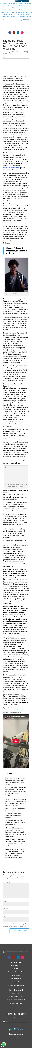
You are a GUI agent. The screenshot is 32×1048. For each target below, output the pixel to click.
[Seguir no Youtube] (14, 32)
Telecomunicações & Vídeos (16, 985)
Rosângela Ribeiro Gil (12, 52)
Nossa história (16, 993)
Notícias (5, 54)
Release (11, 54)
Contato (16, 1037)
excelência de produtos (11, 168)
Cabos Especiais (16, 965)
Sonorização (16, 982)
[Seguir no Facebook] (9, 32)
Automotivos (16, 975)
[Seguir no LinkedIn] (18, 32)
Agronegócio (16, 968)
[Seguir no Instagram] (22, 32)
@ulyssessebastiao (16, 710)
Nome (5, 901)
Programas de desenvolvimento (16, 1000)
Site (4, 916)
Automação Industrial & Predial (16, 972)
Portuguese (21, 1)
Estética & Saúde (16, 978)
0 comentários (19, 54)
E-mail (5, 909)
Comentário (7, 882)
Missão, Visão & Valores (16, 996)
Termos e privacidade (16, 1003)
